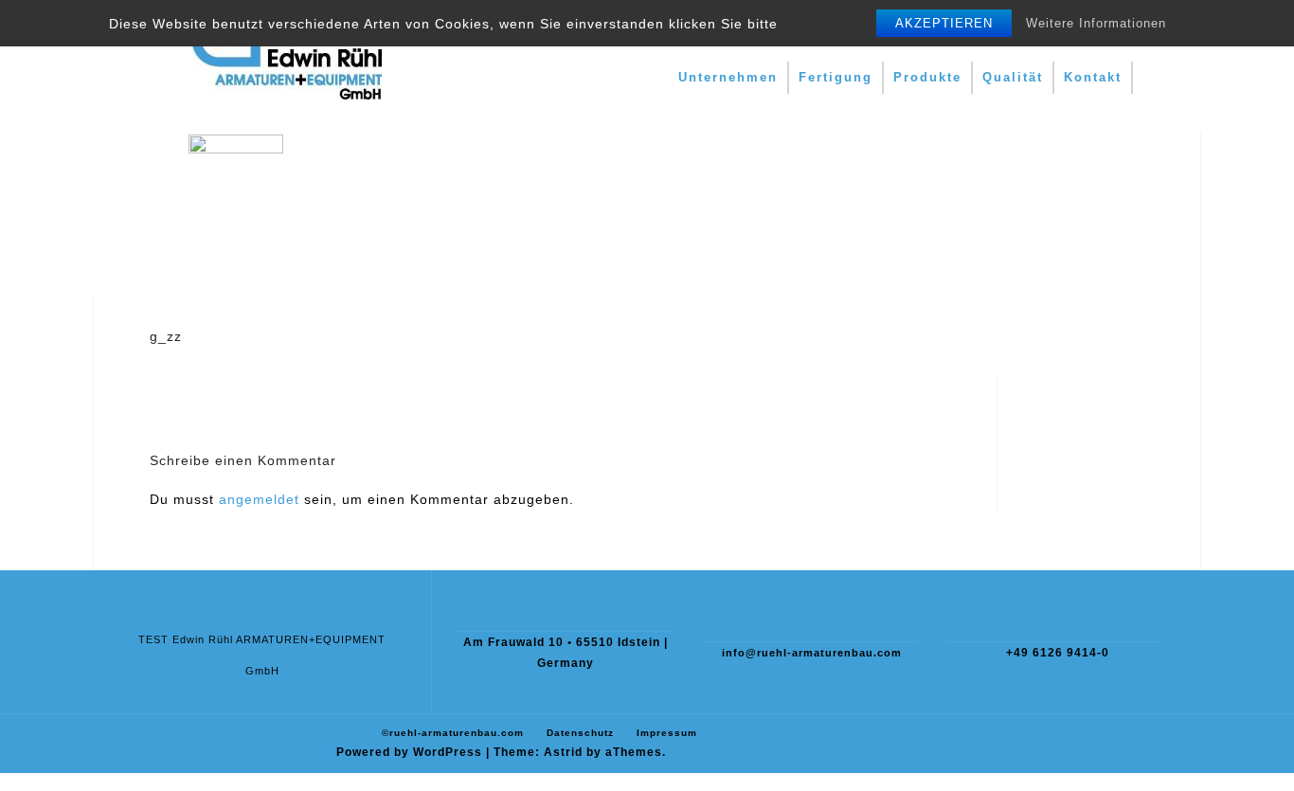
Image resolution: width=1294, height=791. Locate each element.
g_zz (166, 336)
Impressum (667, 733)
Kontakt (1093, 77)
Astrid (563, 752)
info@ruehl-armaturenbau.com (812, 652)
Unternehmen (728, 77)
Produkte (927, 77)
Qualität (1012, 77)
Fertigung (835, 77)
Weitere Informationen (1096, 23)
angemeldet (259, 499)
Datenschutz (580, 733)
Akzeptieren (944, 23)
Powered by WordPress (409, 752)
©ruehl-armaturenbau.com (453, 733)
